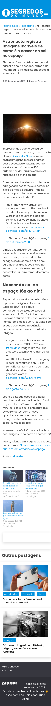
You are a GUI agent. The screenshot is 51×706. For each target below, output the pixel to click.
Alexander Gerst (23, 156)
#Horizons (37, 227)
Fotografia (27, 26)
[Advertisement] (25, 98)
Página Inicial (10, 26)
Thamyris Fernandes (38, 81)
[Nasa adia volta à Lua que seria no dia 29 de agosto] (13, 506)
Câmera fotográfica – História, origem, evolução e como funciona (23, 648)
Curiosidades (10, 594)
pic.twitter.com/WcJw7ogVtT (24, 378)
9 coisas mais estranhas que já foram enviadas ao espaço (26, 447)
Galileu (20, 456)
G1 (13, 456)
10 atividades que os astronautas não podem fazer (12, 486)
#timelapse (13, 348)
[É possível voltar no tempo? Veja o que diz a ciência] (36, 476)
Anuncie (7, 670)
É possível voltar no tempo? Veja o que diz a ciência (34, 486)
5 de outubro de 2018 (28, 240)
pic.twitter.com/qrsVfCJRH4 (23, 231)
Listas (41, 594)
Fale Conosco (10, 666)
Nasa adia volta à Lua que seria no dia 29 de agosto (13, 516)
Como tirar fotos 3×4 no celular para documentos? (24, 600)
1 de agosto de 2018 (27, 387)
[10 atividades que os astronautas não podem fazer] (13, 476)
